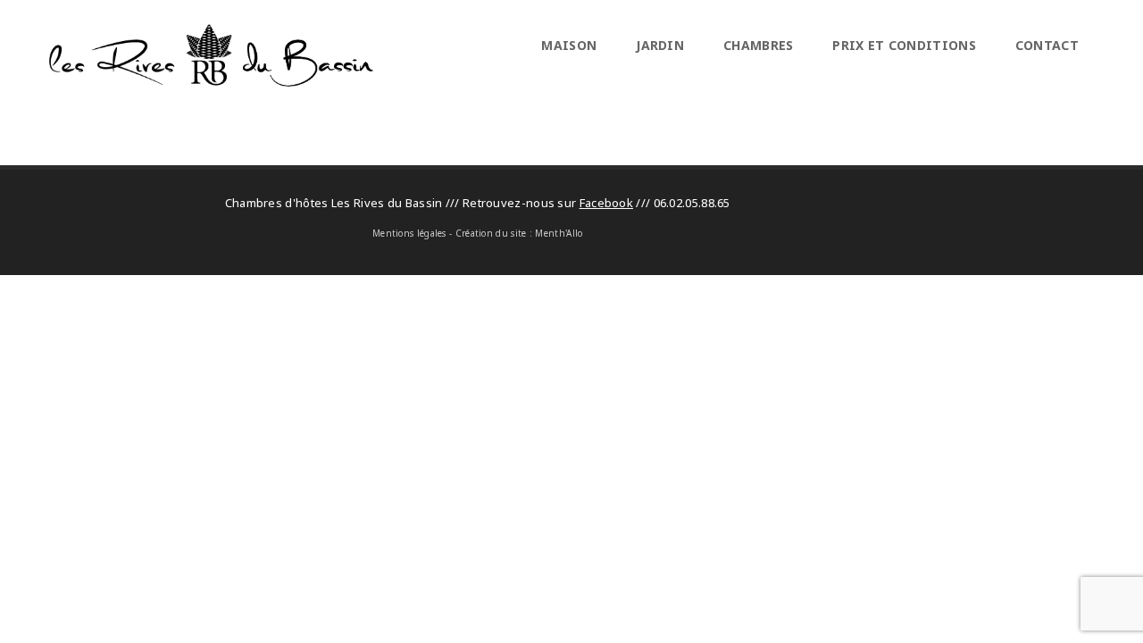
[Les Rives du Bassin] (211, 81)
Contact (1047, 45)
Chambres (758, 45)
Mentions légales (409, 233)
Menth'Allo (558, 233)
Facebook (606, 203)
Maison (569, 45)
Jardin (660, 45)
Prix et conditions (903, 45)
